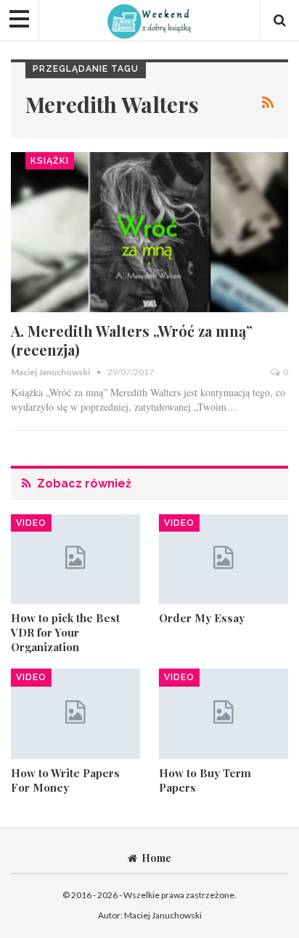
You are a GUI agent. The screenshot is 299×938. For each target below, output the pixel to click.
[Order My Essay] (223, 559)
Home (156, 858)
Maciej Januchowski (163, 915)
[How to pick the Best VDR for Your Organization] (75, 559)
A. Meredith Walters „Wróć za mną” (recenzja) (132, 340)
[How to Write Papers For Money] (75, 714)
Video (31, 523)
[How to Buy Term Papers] (223, 714)
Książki (49, 161)
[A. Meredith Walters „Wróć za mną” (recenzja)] (149, 232)
